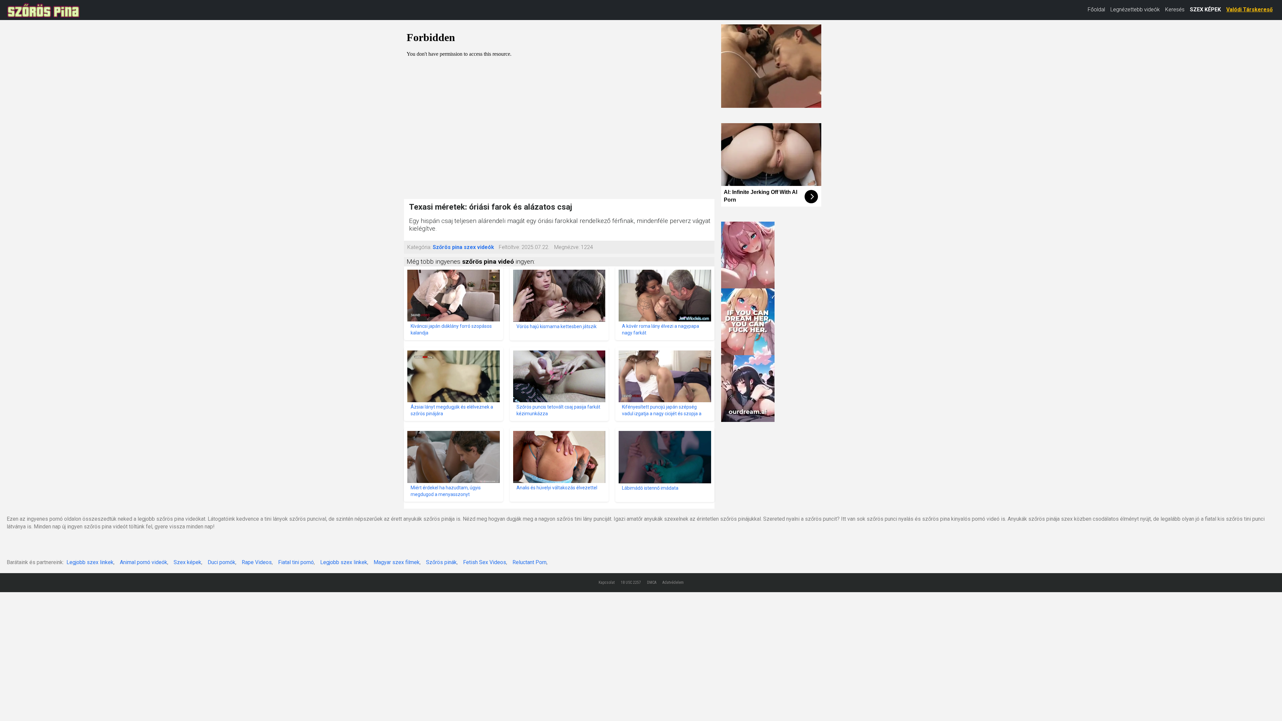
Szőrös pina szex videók (463, 247)
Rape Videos (257, 562)
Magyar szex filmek (397, 562)
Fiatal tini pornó (296, 562)
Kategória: (419, 247)
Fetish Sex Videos (484, 562)
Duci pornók (221, 562)
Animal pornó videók (143, 562)
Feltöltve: (509, 247)
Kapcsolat (607, 582)
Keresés (1175, 9)
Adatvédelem (673, 582)
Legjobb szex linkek (90, 562)
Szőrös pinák (441, 562)
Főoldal (1096, 9)
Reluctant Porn (529, 562)
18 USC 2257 (631, 582)
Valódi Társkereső (1249, 9)
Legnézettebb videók (1135, 9)
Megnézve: (567, 247)
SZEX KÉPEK (1205, 9)
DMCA (651, 582)
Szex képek (187, 562)
